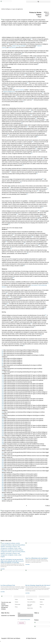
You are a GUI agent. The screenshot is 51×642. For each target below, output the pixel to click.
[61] (3, 475)
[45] (3, 435)
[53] (3, 459)
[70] (3, 491)
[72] (3, 496)
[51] (3, 452)
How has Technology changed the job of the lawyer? (38, 585)
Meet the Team (30, 608)
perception (23, 45)
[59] (3, 470)
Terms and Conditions (31, 601)
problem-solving (16, 45)
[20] (3, 388)
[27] (3, 400)
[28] (3, 402)
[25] (3, 397)
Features (16, 601)
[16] (3, 382)
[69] (3, 489)
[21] (3, 390)
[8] (2, 363)
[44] (3, 434)
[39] (3, 425)
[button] (38, 2)
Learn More (3, 568)
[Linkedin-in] (46, 616)
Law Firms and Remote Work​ (8, 585)
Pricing (16, 606)
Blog (40, 606)
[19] (3, 387)
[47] (3, 440)
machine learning (19, 90)
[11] (3, 372)
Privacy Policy (30, 599)
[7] (2, 362)
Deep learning (12, 47)
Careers (41, 601)
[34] (3, 415)
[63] (3, 479)
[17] (3, 383)
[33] (3, 412)
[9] (2, 365)
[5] (2, 358)
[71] (3, 494)
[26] (3, 398)
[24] (3, 395)
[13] (3, 377)
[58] (3, 467)
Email (19, 613)
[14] (3, 378)
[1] (2, 350)
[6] (2, 360)
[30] (3, 405)
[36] (3, 420)
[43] (3, 432)
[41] (3, 429)
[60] (3, 474)
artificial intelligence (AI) (9, 91)
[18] (3, 385)
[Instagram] (39, 616)
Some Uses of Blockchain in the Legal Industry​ (37, 558)
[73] (3, 499)
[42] (3, 430)
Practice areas (17, 604)
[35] (3, 418)
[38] (3, 424)
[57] (3, 465)
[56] (3, 464)
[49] (3, 444)
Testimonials (42, 599)
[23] (3, 393)
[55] (3, 462)
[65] (3, 482)
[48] (3, 442)
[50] (3, 449)
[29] (3, 403)
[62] (3, 477)
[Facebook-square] (36, 616)
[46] (3, 439)
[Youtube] (42, 616)
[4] (2, 355)
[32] (3, 408)
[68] (3, 487)
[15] (3, 380)
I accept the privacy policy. (25, 619)
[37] (3, 422)
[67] (3, 485)
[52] (3, 455)
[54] (3, 460)
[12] (3, 375)
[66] (3, 484)
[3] (2, 353)
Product (16, 599)
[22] (3, 392)
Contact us (42, 604)
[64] (3, 480)
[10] (3, 368)
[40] (3, 427)
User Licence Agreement (29, 605)
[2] (2, 351)
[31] (3, 407)
